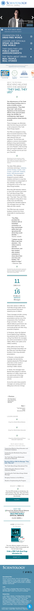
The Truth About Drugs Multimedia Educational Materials (14, 457)
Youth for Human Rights (8, 604)
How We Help (5, 78)
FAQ (18, 589)
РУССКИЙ (23, 580)
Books (21, 589)
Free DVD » (17, 500)
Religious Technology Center (14, 598)
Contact (12, 591)
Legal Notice (25, 609)
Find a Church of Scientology (21, 591)
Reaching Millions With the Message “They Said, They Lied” (17, 462)
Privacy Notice (5, 609)
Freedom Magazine (20, 600)
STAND (27, 600)
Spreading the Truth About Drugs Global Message (16, 474)
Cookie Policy (12, 609)
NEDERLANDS (6, 581)
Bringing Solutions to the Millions (14, 477)
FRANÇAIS (9, 580)
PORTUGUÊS (11, 583)
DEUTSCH (13, 581)
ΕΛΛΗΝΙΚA (28, 582)
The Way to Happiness (14, 78)
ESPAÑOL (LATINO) (7, 582)
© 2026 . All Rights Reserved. (16, 608)
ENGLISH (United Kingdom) (22, 578)
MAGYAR (18, 581)
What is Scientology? (11, 597)
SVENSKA (27, 581)
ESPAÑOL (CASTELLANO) (19, 582)
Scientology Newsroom (22, 597)
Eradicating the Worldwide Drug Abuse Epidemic (16, 453)
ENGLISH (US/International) (9, 578)
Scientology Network (20, 595)
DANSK (4, 580)
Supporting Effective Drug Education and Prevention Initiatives (16, 449)
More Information (6, 591)
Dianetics (13, 595)
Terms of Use (19, 609)
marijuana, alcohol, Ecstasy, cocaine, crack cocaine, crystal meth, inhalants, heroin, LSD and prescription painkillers (17, 171)
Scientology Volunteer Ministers (13, 599)
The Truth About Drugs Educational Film (16, 466)
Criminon (14, 601)
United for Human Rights (23, 603)
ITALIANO (5, 583)
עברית (14, 580)
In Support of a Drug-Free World (10, 603)
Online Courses (27, 589)
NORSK (23, 581)
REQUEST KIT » (17, 557)
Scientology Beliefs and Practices (18, 588)
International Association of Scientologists (15, 600)
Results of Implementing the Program (15, 480)
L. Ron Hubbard (6, 588)
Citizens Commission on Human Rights (22, 604)
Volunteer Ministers (12, 589)
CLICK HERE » (17, 518)
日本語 (18, 580)
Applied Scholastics (24, 77)
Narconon (18, 601)
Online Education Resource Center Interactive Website (14, 469)
